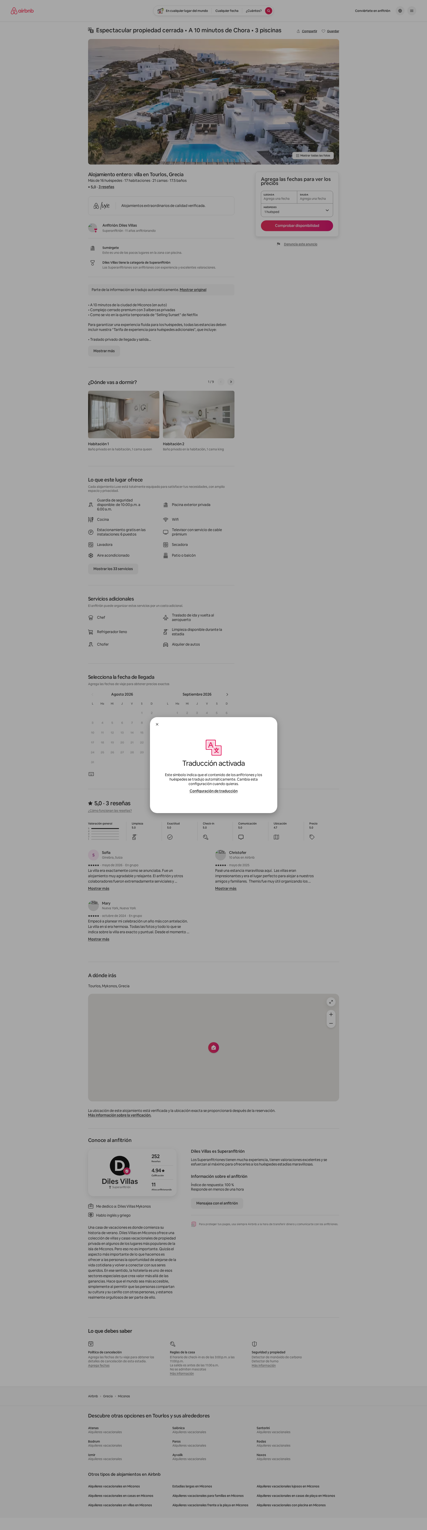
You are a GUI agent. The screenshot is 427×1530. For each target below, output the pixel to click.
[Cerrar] (157, 724)
